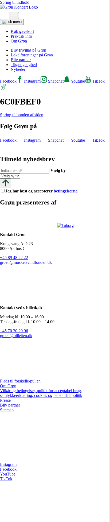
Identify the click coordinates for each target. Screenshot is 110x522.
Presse (5, 400)
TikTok (6, 479)
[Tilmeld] (5, 183)
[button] (4, 16)
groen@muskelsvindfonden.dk (26, 262)
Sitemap (7, 410)
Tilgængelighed (24, 64)
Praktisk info (21, 36)
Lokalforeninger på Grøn (32, 55)
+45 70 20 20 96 (14, 330)
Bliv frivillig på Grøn (28, 50)
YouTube (7, 474)
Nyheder (18, 69)
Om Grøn (19, 41)
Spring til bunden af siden (21, 115)
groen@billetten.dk (16, 335)
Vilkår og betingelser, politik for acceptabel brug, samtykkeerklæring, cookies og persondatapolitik (41, 393)
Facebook (8, 469)
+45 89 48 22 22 (14, 257)
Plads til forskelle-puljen (20, 381)
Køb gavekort (22, 31)
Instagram (8, 464)
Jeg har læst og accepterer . (46, 191)
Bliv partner (21, 59)
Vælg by (58, 170)
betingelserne (65, 191)
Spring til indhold (14, 2)
